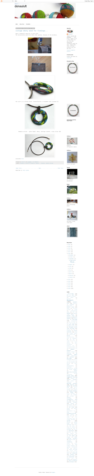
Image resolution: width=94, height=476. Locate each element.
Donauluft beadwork (30, 163)
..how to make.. (71, 293)
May (70, 270)
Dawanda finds (70, 315)
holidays (69, 429)
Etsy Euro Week (72, 322)
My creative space (72, 354)
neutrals (69, 434)
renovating (69, 442)
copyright (69, 57)
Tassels (72, 378)
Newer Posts (19, 168)
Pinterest (69, 367)
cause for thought (72, 394)
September (71, 258)
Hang (68, 338)
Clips (76, 309)
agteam (68, 386)
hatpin (75, 424)
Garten (68, 335)
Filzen (74, 329)
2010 (69, 288)
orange (68, 437)
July (70, 266)
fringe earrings (71, 419)
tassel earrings (73, 449)
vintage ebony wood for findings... (32, 31)
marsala (75, 429)
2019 (69, 248)
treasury (72, 454)
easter (68, 408)
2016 (69, 253)
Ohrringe (69, 358)
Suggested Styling (72, 377)
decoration (69, 404)
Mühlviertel (74, 355)
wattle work (70, 458)
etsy (68, 412)
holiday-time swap (71, 428)
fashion (72, 414)
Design (68, 317)
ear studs (71, 407)
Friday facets (73, 333)
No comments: (36, 161)
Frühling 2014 (72, 334)
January (71, 277)
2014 (69, 281)
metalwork (71, 430)
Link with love (74, 348)
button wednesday (71, 393)
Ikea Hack (72, 339)
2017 (69, 251)
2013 (69, 283)
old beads (71, 435)
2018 (69, 250)
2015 (69, 279)
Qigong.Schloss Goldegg (72, 368)
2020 (69, 246)
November (71, 255)
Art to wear (70, 295)
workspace (71, 461)
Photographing (70, 365)
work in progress (73, 460)
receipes (69, 440)
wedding (68, 459)
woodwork (75, 459)
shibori (68, 443)
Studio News (70, 375)
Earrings (74, 319)
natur (76, 432)
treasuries (74, 453)
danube (72, 403)
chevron (68, 397)
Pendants (73, 362)
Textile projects (72, 379)
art (72, 388)
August (71, 264)
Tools (72, 380)
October (71, 257)
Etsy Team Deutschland (72, 323)
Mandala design (49, 163)
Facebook (28, 24)
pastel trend (72, 439)
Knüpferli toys (70, 345)
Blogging (72, 304)
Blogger (53, 472)
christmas (69, 398)
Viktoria (70, 34)
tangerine (75, 448)
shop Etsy (22, 24)
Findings (69, 330)
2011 (69, 286)
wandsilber (71, 456)
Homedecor (74, 338)
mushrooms (69, 432)
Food (76, 332)
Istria (73, 340)
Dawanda (68, 313)
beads (71, 392)
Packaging (69, 359)
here (22, 158)
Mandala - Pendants (40, 163)
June (70, 268)
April (70, 271)
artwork (75, 389)
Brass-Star (69, 305)
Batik (72, 297)
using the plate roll (72, 455)
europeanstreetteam (71, 413)
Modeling (69, 353)
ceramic (72, 396)
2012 (69, 284)
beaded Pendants (73, 391)
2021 (69, 244)
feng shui (69, 415)
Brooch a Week (70, 307)
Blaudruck (75, 303)
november (75, 434)
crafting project (72, 402)
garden (68, 420)
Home (17, 24)
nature (72, 433)
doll (76, 404)
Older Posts (60, 168)
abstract (72, 384)
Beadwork (22, 163)
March (70, 273)
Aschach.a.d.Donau (71, 296)
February (71, 275)
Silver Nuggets (73, 369)
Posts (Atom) (26, 170)
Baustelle (69, 298)
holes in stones (71, 427)
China (68, 308)
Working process (72, 383)
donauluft (21, 6)
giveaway (68, 422)
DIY (73, 312)
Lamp (68, 348)
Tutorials (69, 382)
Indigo (68, 340)
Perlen (68, 363)
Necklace (72, 357)
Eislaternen (74, 320)
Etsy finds (71, 324)
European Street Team (72, 325)
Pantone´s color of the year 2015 (72, 361)
